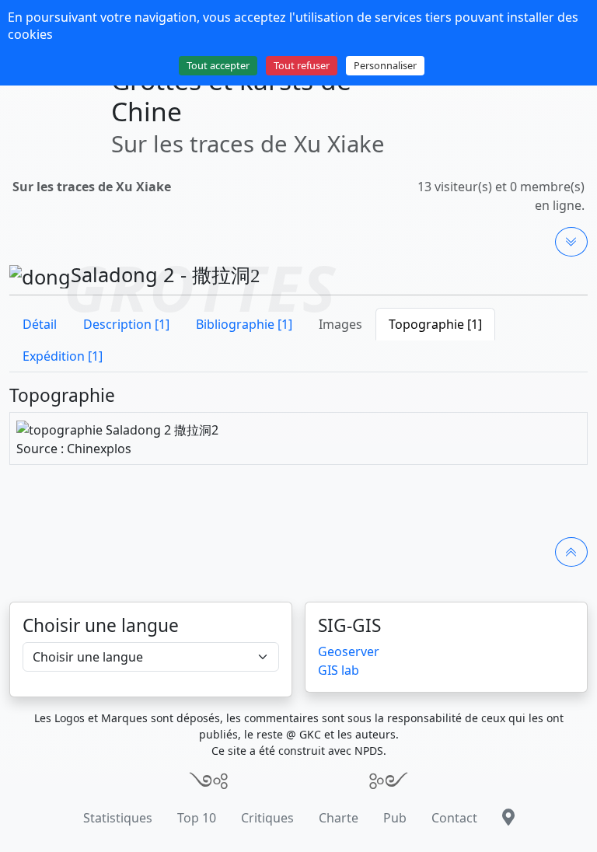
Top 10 (196, 817)
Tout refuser (302, 65)
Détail (40, 324)
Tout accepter (218, 65)
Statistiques (117, 817)
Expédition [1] (63, 356)
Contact (454, 817)
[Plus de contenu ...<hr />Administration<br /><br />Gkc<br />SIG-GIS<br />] (571, 242)
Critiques (267, 817)
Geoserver (348, 651)
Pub (395, 817)
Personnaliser (385, 65)
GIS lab (338, 670)
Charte (338, 817)
